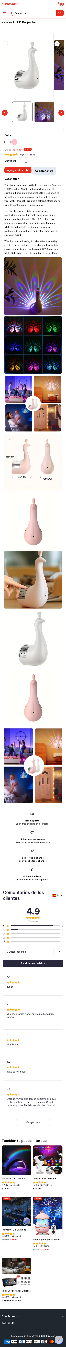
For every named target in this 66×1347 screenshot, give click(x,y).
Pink (14, 142)
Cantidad (10, 160)
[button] (4, 13)
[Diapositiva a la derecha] (61, 113)
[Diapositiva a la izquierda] (5, 113)
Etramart (50, 1336)
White (7, 142)
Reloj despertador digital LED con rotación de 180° (16, 1290)
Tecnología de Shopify (23, 1336)
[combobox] (59, 951)
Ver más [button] (51, 1105)
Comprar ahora (44, 170)
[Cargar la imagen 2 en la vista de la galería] (44, 112)
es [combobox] (58, 895)
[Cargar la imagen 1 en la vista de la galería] (22, 112)
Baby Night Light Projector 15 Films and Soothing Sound (47, 1239)
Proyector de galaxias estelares (14, 1229)
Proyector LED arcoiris (14, 1178)
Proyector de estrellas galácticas (45, 1178)
